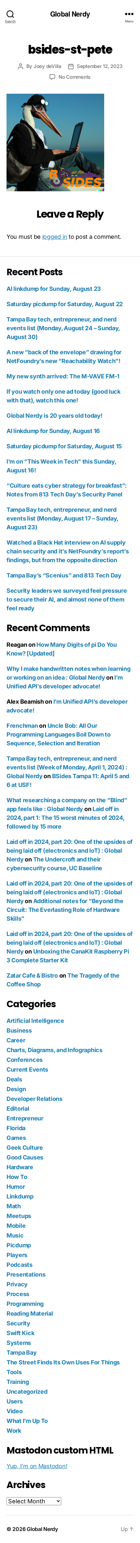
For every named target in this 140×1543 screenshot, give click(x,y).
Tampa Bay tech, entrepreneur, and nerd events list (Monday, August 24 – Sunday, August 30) (63, 328)
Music (15, 1235)
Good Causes (25, 1157)
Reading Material (30, 1313)
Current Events (27, 1069)
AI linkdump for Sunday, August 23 (54, 288)
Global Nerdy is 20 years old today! (55, 415)
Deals (14, 1079)
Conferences (25, 1059)
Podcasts (20, 1264)
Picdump (19, 1245)
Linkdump (20, 1196)
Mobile (16, 1225)
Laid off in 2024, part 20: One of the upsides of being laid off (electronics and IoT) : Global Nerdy (70, 850)
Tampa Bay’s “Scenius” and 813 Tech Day (64, 575)
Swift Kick (20, 1333)
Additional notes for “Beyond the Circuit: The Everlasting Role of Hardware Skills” (65, 910)
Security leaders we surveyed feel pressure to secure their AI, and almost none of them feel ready (67, 599)
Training (18, 1381)
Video (15, 1411)
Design (16, 1089)
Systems (19, 1342)
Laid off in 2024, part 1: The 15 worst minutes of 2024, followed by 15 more (65, 817)
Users (15, 1401)
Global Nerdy (70, 13)
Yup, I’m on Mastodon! (37, 1466)
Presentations (26, 1274)
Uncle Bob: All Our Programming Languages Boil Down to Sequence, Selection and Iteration (59, 734)
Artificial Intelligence (35, 1020)
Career (16, 1040)
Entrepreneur (25, 1118)
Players (17, 1255)
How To (17, 1176)
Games (16, 1137)
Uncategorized (27, 1391)
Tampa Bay (22, 1352)
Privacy (17, 1284)
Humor (16, 1186)
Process (18, 1294)
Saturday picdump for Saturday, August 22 (65, 304)
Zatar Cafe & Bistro (32, 975)
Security (18, 1323)
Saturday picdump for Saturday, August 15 (64, 446)
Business (19, 1030)
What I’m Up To (27, 1420)
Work (14, 1430)
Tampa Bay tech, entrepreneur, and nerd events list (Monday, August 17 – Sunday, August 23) (62, 518)
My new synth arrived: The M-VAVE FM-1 (63, 376)
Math (14, 1206)
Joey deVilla (48, 66)
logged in (54, 236)
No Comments (75, 77)
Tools (14, 1372)
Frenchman (22, 725)
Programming (25, 1303)
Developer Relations (35, 1098)
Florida (16, 1128)
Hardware (20, 1167)
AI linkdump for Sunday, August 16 (53, 430)
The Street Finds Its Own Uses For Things (63, 1362)
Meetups (19, 1215)
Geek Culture (25, 1147)
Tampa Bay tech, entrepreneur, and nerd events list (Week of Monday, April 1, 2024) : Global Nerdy (67, 767)
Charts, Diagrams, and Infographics (55, 1050)
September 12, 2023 (99, 66)
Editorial (18, 1108)
